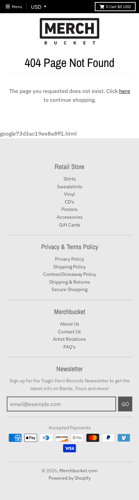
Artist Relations (69, 339)
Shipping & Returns (69, 282)
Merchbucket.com (78, 471)
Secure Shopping (69, 289)
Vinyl (69, 194)
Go (125, 404)
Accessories (70, 217)
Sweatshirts (69, 187)
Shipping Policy (69, 267)
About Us (69, 324)
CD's (69, 202)
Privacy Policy (69, 259)
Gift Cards (69, 225)
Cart (118, 6)
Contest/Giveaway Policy (69, 274)
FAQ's (69, 347)
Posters (69, 209)
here (124, 91)
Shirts (69, 179)
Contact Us (69, 332)
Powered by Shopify (70, 478)
